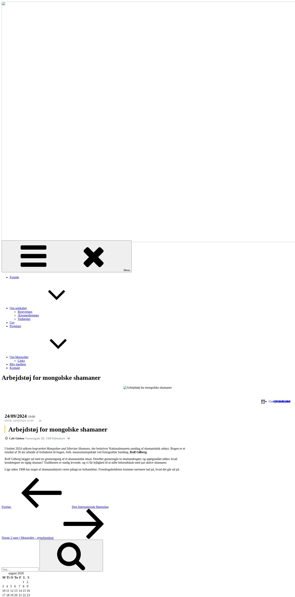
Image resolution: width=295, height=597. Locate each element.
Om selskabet (18, 308)
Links (21, 360)
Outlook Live (281, 401)
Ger (12, 322)
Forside (14, 277)
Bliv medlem (18, 364)
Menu (127, 270)
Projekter (15, 326)
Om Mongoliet (19, 357)
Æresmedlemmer (28, 315)
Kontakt (15, 368)
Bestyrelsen (25, 311)
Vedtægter (24, 319)
